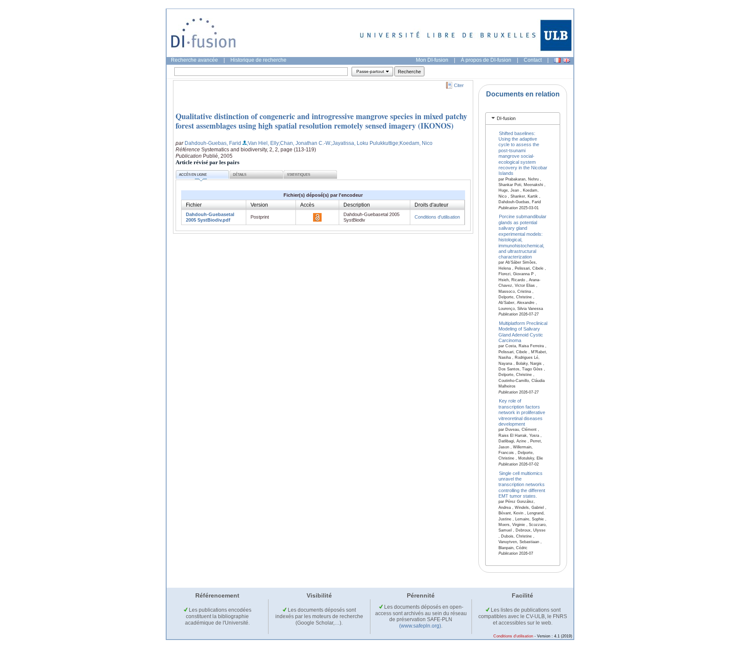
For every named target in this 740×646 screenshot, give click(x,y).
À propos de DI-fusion (486, 60)
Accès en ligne (193, 175)
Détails (239, 175)
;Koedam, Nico (415, 143)
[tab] (522, 118)
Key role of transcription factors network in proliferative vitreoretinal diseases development (521, 412)
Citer (459, 85)
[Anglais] (566, 60)
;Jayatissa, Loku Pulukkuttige (364, 143)
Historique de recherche (258, 60)
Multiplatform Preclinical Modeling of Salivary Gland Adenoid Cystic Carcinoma (523, 332)
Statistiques (298, 175)
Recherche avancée (194, 60)
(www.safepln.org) (420, 626)
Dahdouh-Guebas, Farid (213, 143)
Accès (307, 205)
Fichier (194, 205)
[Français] (557, 60)
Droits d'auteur (431, 205)
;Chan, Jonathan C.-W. (305, 143)
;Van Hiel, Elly (263, 143)
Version (259, 205)
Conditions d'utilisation (437, 216)
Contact (533, 60)
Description (356, 205)
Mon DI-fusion (432, 60)
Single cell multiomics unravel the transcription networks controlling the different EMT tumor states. (521, 484)
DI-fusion (506, 118)
